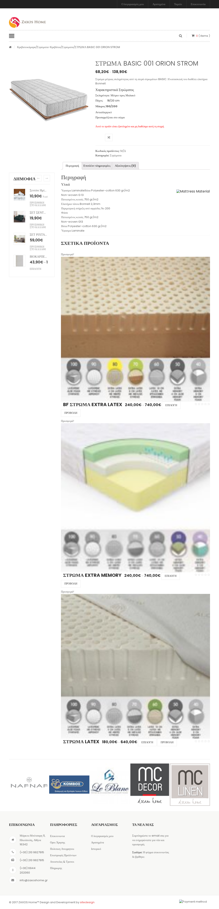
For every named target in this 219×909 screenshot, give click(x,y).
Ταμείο (178, 4)
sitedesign (87, 902)
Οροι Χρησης (57, 842)
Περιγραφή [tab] (72, 166)
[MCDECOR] (150, 784)
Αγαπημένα (158, 4)
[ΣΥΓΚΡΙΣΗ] (108, 137)
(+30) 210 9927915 (32, 852)
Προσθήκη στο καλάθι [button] (38, 204)
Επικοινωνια (57, 836)
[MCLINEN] (190, 785)
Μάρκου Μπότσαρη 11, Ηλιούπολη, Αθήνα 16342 (32, 840)
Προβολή (70, 413)
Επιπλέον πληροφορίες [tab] (96, 166)
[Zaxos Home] (27, 22)
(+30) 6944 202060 (28, 870)
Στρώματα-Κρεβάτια (49, 47)
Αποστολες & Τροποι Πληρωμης (62, 865)
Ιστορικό (96, 849)
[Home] (10, 47)
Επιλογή (171, 405)
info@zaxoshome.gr (34, 880)
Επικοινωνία (198, 4)
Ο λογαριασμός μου (132, 4)
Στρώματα (68, 47)
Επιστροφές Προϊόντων (63, 855)
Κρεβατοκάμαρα (26, 47)
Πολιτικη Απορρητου (62, 849)
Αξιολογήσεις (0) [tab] (125, 166)
